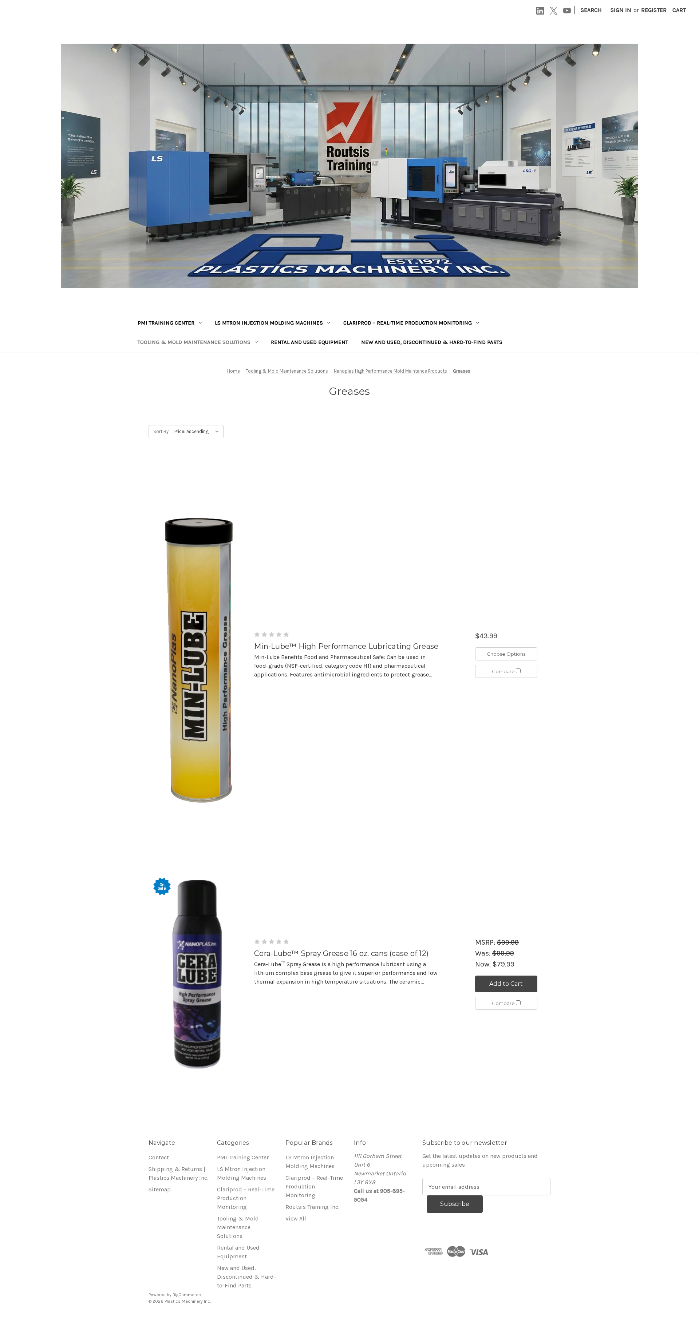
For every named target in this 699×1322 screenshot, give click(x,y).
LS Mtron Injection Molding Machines (269, 322)
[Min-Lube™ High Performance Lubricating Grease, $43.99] (197, 655)
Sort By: (161, 431)
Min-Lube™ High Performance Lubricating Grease (346, 646)
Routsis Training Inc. (312, 1206)
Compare (504, 671)
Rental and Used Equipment (309, 342)
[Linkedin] (540, 11)
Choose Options (506, 654)
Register (654, 10)
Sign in (621, 10)
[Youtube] (567, 11)
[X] (553, 11)
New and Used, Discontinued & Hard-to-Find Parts (431, 342)
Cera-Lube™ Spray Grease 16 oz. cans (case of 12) (341, 953)
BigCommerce (187, 1294)
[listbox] (198, 431)
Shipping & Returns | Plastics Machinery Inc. (178, 1173)
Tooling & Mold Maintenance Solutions (194, 342)
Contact (159, 1157)
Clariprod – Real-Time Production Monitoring (407, 322)
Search (591, 10)
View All (295, 1218)
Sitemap (160, 1189)
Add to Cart (506, 983)
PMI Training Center (166, 322)
